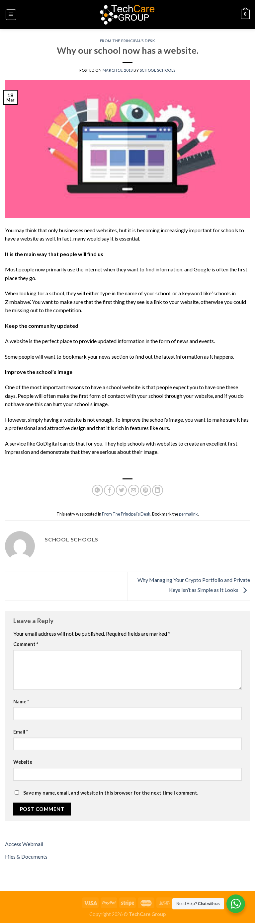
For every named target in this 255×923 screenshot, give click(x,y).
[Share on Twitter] (121, 490)
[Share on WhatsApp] (97, 490)
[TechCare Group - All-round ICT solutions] (127, 14)
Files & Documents (26, 856)
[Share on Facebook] (109, 490)
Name (21, 701)
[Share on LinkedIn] (157, 490)
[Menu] (11, 14)
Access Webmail (24, 844)
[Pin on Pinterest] (145, 490)
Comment (25, 644)
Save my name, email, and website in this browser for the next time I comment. (110, 793)
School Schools (158, 70)
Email (20, 732)
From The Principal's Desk (127, 40)
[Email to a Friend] (133, 490)
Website (22, 762)
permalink (188, 514)
